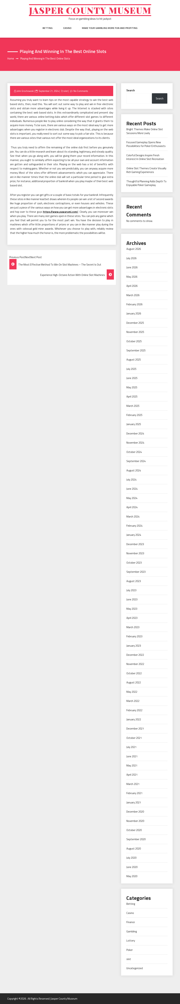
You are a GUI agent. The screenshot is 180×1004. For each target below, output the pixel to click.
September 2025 (136, 350)
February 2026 (134, 304)
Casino (67, 28)
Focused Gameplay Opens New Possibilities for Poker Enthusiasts (146, 144)
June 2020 (131, 867)
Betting (48, 28)
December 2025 (135, 323)
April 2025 (131, 396)
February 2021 (134, 793)
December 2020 (135, 812)
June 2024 (131, 489)
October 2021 (134, 738)
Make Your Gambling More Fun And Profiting (109, 28)
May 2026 (131, 277)
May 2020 (131, 876)
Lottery (130, 941)
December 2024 (135, 433)
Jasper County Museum (90, 10)
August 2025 (133, 360)
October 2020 (134, 830)
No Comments (80, 91)
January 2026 (133, 313)
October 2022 (134, 673)
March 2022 (132, 701)
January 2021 (133, 802)
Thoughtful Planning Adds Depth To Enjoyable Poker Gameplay (146, 183)
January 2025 (133, 424)
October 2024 (134, 452)
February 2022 (134, 710)
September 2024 (136, 461)
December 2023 (135, 544)
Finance (130, 922)
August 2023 (133, 581)
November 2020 (135, 821)
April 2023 (131, 618)
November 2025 (135, 332)
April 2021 (131, 775)
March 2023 (132, 627)
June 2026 (131, 267)
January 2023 (133, 646)
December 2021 (135, 729)
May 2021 (131, 765)
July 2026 (131, 258)
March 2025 (132, 406)
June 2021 (131, 756)
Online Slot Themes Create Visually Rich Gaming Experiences (146, 170)
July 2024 (131, 480)
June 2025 (131, 378)
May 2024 (131, 498)
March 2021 (132, 784)
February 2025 (134, 415)
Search (130, 90)
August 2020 (133, 849)
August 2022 (133, 682)
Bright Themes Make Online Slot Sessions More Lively (144, 131)
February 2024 (134, 526)
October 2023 (134, 563)
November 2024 (135, 443)
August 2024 (133, 470)
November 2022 (135, 664)
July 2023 (131, 590)
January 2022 (133, 719)
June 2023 (131, 599)
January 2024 (133, 535)
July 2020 (131, 858)
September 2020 (136, 839)
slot (66, 91)
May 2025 (131, 387)
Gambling (131, 931)
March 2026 (132, 295)
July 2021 (131, 747)
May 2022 (131, 692)
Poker (129, 950)
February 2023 (134, 636)
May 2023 (131, 609)
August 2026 (133, 249)
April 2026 (131, 286)
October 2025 (134, 341)
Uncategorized (134, 968)
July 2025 (131, 369)
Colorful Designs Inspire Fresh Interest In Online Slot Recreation (145, 157)
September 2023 (136, 572)
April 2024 (131, 507)
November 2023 (135, 553)
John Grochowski (25, 91)
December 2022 (135, 655)
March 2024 (132, 516)
